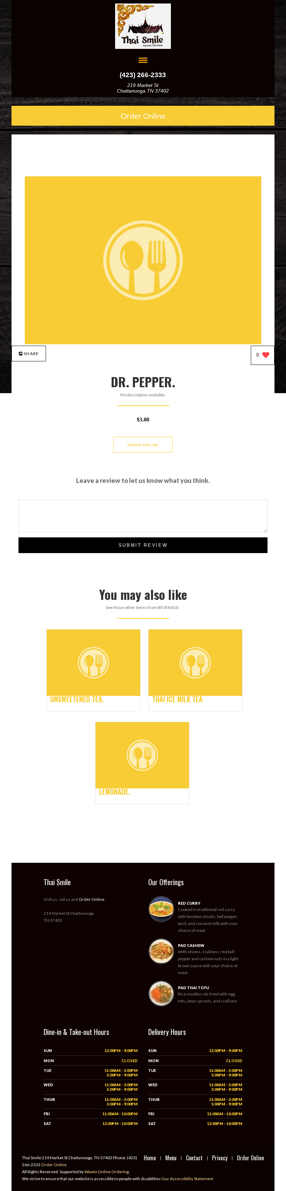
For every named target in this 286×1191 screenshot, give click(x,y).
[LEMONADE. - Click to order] (142, 786)
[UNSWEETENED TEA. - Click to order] (93, 694)
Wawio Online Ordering (106, 1171)
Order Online (143, 115)
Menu (170, 1158)
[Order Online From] (143, 342)
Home (150, 1158)
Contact (194, 1158)
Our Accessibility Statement (187, 1178)
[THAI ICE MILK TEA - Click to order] (195, 694)
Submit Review (143, 545)
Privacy (219, 1158)
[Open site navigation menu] (143, 61)
